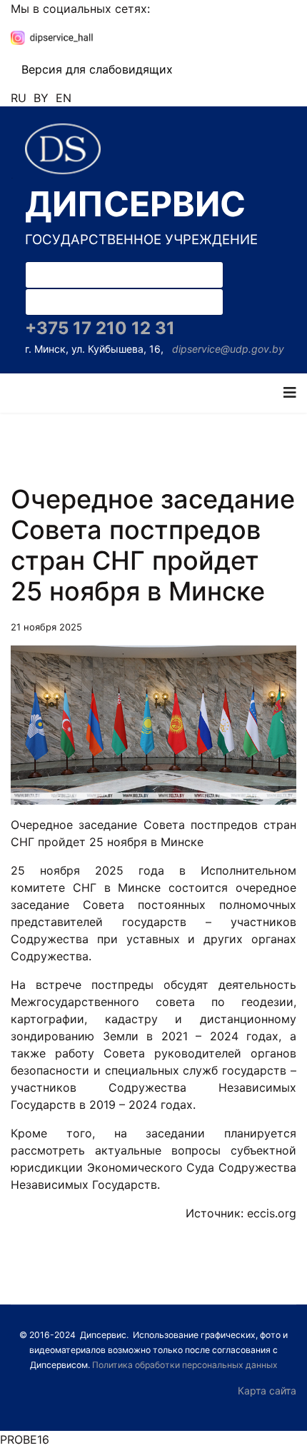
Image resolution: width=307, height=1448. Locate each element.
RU (18, 98)
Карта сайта (267, 1390)
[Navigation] (289, 393)
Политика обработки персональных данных (185, 1364)
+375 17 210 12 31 (100, 328)
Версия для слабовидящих (97, 69)
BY (41, 98)
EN (63, 98)
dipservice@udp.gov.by (228, 349)
